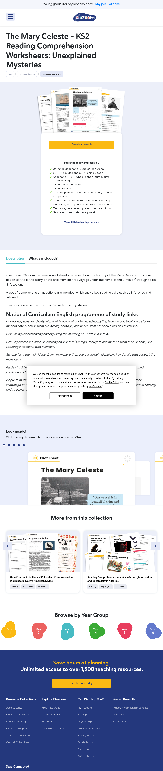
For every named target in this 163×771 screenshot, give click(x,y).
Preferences (65, 395)
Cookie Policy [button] (112, 382)
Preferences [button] (95, 386)
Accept (98, 395)
